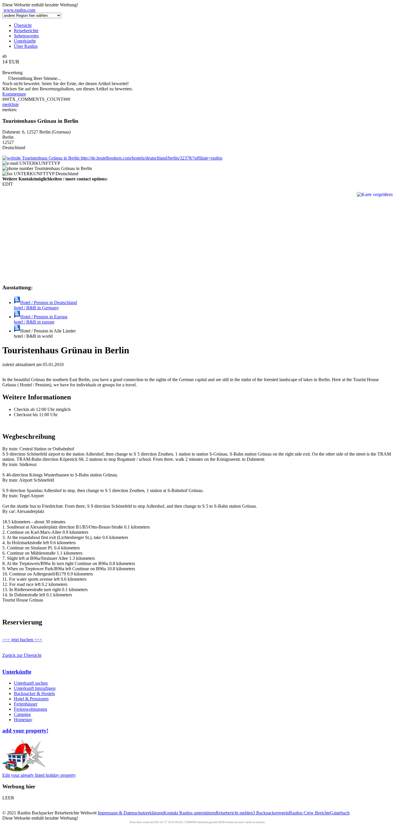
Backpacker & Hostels (34, 693)
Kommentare (14, 94)
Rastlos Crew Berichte (309, 812)
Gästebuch (340, 812)
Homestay (23, 719)
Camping (22, 714)
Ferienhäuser (25, 703)
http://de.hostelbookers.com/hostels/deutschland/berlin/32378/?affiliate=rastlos (151, 158)
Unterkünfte (25, 41)
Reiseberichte (26, 30)
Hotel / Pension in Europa (40, 319)
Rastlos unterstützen (197, 812)
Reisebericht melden (234, 812)
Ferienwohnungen (30, 709)
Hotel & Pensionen (31, 698)
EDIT (7, 184)
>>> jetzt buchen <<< (22, 639)
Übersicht (23, 25)
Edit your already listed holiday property (39, 775)
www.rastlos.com (19, 10)
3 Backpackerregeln (271, 812)
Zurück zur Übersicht (21, 655)
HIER (221, 822)
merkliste (10, 104)
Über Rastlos (26, 46)
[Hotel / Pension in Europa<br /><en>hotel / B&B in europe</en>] (17, 316)
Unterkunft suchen (31, 683)
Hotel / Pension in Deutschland (45, 305)
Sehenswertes (26, 35)
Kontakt (171, 812)
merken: (9, 109)
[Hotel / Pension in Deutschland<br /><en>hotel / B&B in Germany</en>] (17, 302)
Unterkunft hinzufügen (35, 688)
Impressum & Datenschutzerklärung (130, 812)
